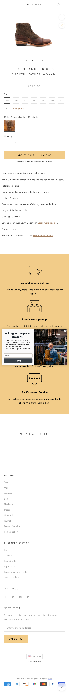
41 (61, 100)
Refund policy (11, 531)
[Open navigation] (4, 4)
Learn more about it (47, 222)
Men (6, 487)
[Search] (58, 4)
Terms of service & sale (15, 572)
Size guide (18, 108)
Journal (7, 520)
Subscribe (16, 638)
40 (52, 100)
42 (7, 108)
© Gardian (34, 661)
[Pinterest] (28, 597)
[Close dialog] (65, 330)
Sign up (18, 360)
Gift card (8, 515)
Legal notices (10, 566)
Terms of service (12, 526)
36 (16, 100)
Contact (8, 555)
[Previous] (26, 60)
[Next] (42, 60)
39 (43, 100)
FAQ (6, 550)
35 (7, 100)
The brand (9, 504)
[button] (34, 656)
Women (8, 493)
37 (25, 100)
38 (34, 100)
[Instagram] (20, 597)
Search (7, 482)
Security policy (11, 577)
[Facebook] (5, 597)
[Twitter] (13, 597)
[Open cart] (64, 4)
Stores (7, 509)
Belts (6, 498)
